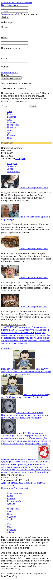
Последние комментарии (13, 324)
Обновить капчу (9, 72)
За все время (13, 171)
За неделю (12, 163)
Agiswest (5, 483)
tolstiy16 (41, 483)
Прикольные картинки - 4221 (33, 306)
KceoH (27, 483)
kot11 (33, 483)
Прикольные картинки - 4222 (33, 277)
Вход (3, 5)
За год (10, 169)
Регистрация (13, 5)
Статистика (7, 2)
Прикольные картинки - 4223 (33, 248)
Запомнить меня (29, 14)
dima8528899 (16, 483)
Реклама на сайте (22, 488)
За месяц (11, 166)
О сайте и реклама (22, 2)
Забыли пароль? (9, 14)
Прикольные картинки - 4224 (33, 187)
